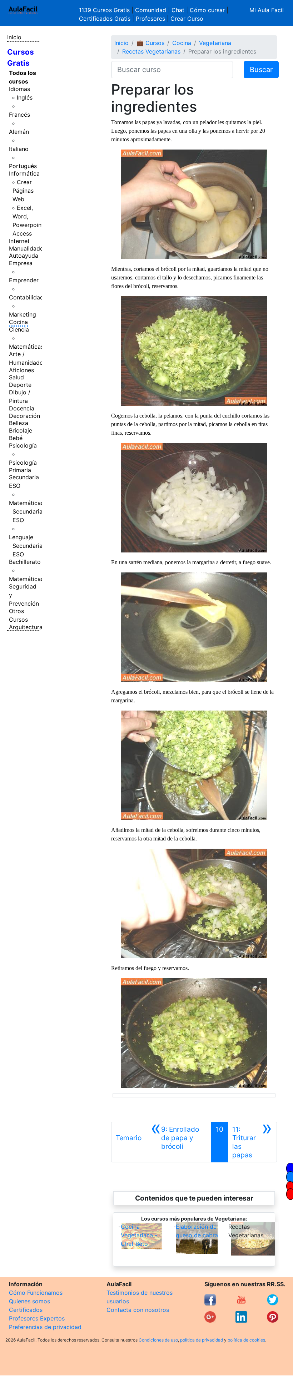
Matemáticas (26, 346)
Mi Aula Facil (266, 10)
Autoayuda (23, 255)
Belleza (18, 422)
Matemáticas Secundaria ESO (26, 511)
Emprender (24, 280)
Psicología (23, 445)
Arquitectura (26, 627)
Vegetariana (215, 42)
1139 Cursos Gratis (105, 10)
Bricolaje (20, 430)
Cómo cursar (207, 10)
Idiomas (19, 88)
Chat (178, 10)
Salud (16, 377)
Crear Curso (186, 18)
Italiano (19, 148)
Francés (19, 114)
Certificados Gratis (104, 18)
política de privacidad (201, 1340)
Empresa (21, 263)
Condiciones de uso (158, 1340)
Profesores (150, 18)
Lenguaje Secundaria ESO (26, 546)
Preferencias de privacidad (45, 1326)
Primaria (20, 470)
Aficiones (21, 370)
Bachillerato (25, 561)
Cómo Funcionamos (36, 1292)
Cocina (18, 321)
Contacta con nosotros (137, 1309)
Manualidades (27, 248)
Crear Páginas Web (23, 190)
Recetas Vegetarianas (151, 51)
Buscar (261, 69)
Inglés (25, 97)
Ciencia (19, 329)
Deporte (20, 384)
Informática (24, 173)
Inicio (14, 37)
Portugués (23, 166)
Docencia (21, 408)
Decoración (24, 415)
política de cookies (246, 1340)
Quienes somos (29, 1301)
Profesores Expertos (37, 1318)
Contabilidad (26, 297)
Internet (19, 240)
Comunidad (150, 10)
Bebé (16, 437)
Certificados (26, 1309)
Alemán (19, 131)
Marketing (22, 314)
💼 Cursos (150, 42)
